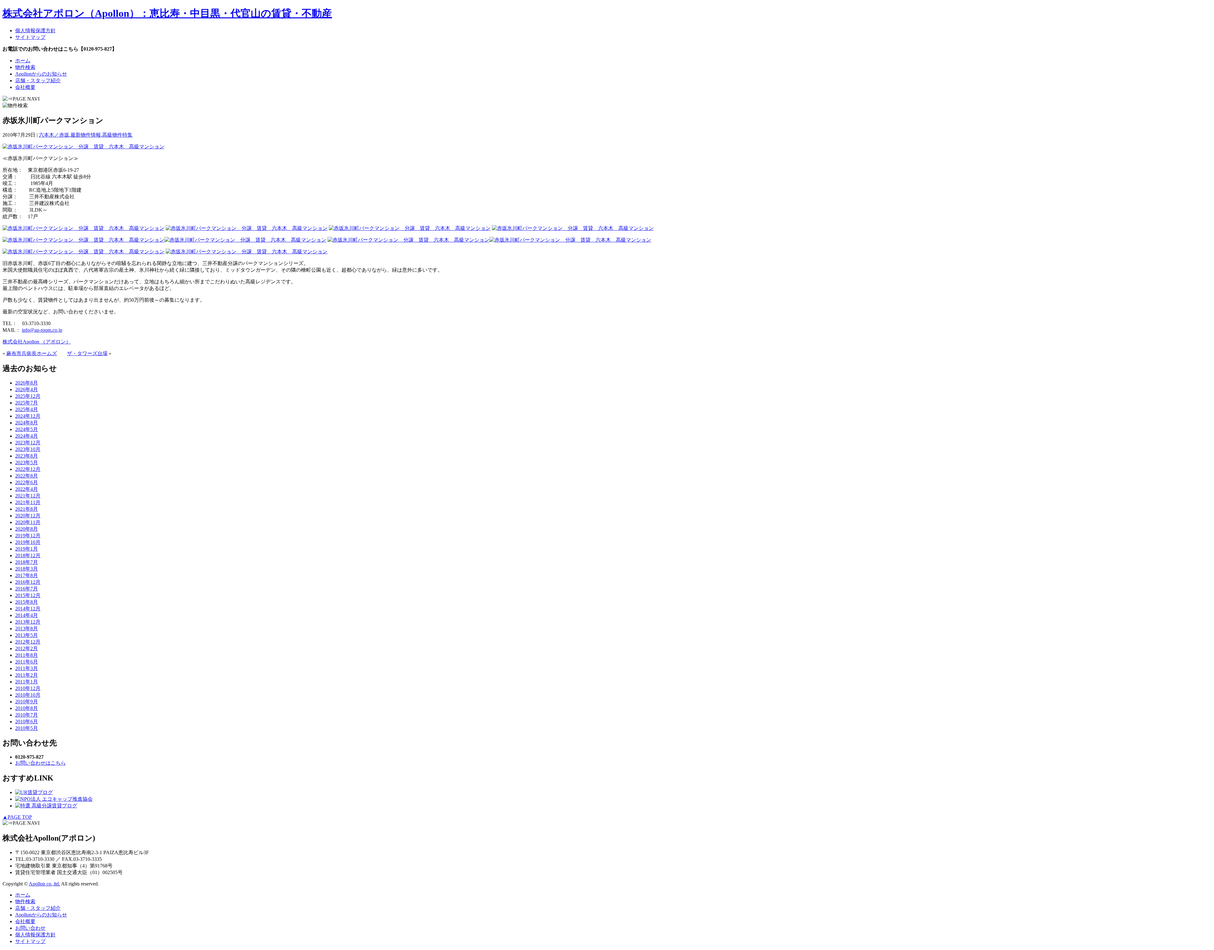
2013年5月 (26, 635)
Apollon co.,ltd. (44, 883)
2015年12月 (27, 595)
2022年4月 (26, 489)
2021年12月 (27, 495)
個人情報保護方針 (35, 30)
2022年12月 (27, 469)
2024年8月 (26, 422)
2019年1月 (26, 549)
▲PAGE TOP (17, 817)
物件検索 (25, 67)
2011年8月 (26, 655)
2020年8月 (26, 529)
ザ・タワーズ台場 (87, 353)
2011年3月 (26, 668)
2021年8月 (26, 509)
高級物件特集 (117, 135)
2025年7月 (26, 402)
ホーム (22, 60)
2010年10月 (27, 695)
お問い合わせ (30, 928)
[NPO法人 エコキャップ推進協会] (54, 799)
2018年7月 (26, 562)
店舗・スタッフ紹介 (38, 80)
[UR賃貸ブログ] (34, 792)
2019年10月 (27, 542)
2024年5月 (26, 429)
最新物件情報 (86, 135)
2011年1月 (26, 681)
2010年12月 (27, 688)
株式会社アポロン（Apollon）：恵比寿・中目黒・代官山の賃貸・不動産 (167, 13)
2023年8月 (26, 456)
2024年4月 (26, 436)
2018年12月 (27, 555)
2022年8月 (26, 475)
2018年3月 (26, 568)
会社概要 (25, 87)
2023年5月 (26, 462)
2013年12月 (27, 622)
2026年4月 (26, 389)
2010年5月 (26, 728)
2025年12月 (27, 396)
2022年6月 (26, 482)
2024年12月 (27, 416)
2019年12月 (27, 535)
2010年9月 (26, 701)
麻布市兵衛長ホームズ (31, 353)
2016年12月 (27, 582)
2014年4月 (26, 615)
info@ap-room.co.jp (42, 330)
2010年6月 (26, 721)
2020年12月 (27, 515)
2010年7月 (26, 715)
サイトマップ (30, 37)
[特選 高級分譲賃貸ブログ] (46, 805)
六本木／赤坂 (54, 135)
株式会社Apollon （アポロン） (37, 341)
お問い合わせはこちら (40, 763)
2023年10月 (27, 449)
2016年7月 (26, 588)
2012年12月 (27, 642)
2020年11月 (27, 522)
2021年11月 (27, 502)
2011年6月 (26, 661)
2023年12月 (27, 442)
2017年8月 (26, 575)
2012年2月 (26, 648)
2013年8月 (26, 628)
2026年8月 (26, 383)
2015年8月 (26, 602)
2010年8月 (26, 708)
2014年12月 (27, 608)
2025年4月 (26, 409)
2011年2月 (26, 675)
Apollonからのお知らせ (41, 74)
